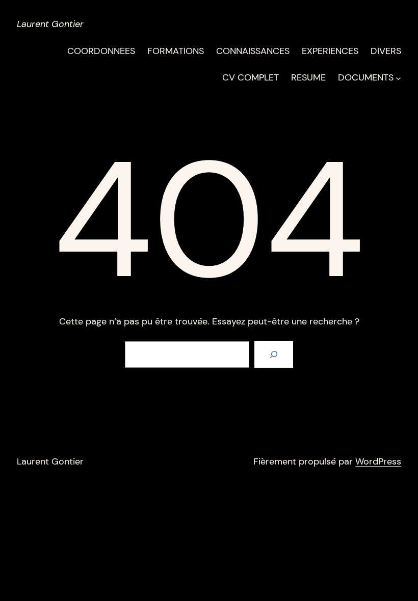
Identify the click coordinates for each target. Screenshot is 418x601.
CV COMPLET (250, 77)
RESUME (308, 77)
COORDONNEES (101, 51)
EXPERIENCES (330, 51)
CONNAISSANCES (253, 51)
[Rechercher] (273, 354)
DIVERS (386, 51)
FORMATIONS (175, 51)
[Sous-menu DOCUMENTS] (398, 77)
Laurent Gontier (50, 24)
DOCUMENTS (366, 77)
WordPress (378, 461)
